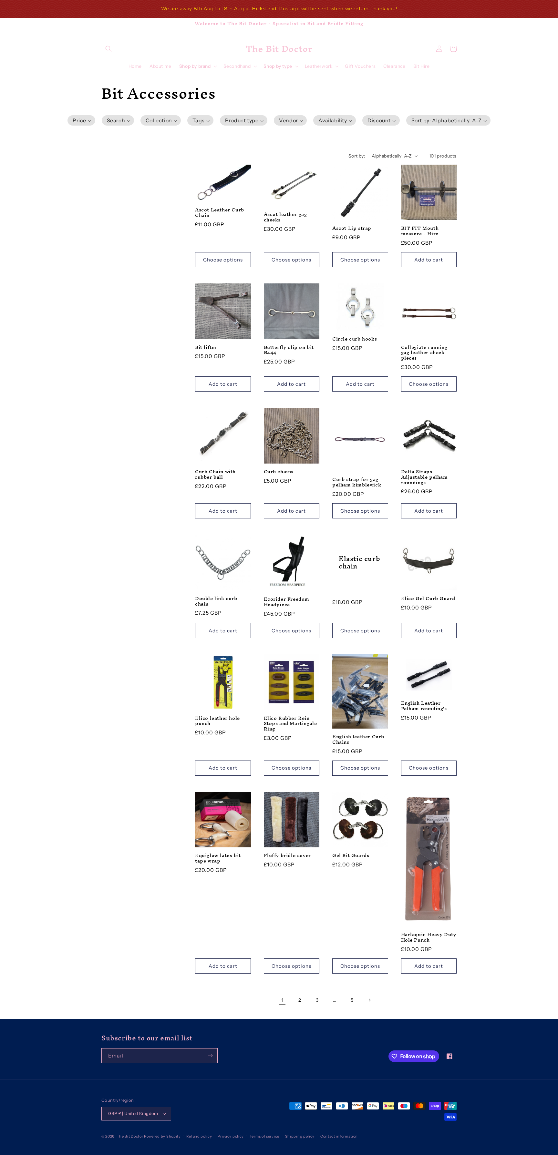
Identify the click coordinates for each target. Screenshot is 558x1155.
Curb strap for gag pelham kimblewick (356, 482)
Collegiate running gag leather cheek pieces (424, 353)
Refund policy (199, 1136)
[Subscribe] (210, 1055)
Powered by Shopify (162, 1136)
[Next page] (369, 1000)
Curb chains (279, 472)
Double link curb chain (216, 601)
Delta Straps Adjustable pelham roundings (424, 477)
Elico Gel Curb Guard (428, 598)
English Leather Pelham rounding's (424, 705)
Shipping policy (300, 1136)
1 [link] (282, 1000)
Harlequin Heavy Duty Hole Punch (428, 937)
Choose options (223, 260)
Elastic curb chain (359, 562)
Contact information (339, 1136)
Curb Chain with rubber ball (215, 474)
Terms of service (264, 1136)
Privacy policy (231, 1136)
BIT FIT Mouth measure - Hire (420, 231)
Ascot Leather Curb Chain (219, 212)
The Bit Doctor (130, 1136)
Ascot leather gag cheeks (285, 217)
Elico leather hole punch (217, 721)
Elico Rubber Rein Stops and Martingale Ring (290, 724)
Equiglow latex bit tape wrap (218, 858)
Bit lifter (206, 347)
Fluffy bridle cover (287, 855)
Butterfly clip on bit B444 (289, 350)
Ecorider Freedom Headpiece (287, 602)
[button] (108, 49)
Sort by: (356, 156)
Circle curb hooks (354, 339)
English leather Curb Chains (358, 739)
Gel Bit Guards (350, 855)
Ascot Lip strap (351, 228)
